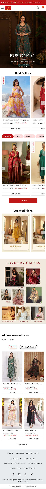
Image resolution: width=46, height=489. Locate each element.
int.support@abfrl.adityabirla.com (21, 480)
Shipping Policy (32, 453)
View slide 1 (19, 66)
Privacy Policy (29, 458)
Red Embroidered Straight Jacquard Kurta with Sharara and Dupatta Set (16, 185)
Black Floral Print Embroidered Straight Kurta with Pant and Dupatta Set (33, 430)
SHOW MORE (23, 444)
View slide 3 (24, 66)
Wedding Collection (28, 347)
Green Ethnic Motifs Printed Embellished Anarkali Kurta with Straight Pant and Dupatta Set (11, 384)
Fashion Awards (35, 463)
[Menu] (2, 8)
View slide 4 (26, 66)
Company (20, 453)
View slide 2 (21, 66)
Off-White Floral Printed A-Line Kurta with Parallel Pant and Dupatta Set (12, 430)
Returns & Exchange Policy (15, 463)
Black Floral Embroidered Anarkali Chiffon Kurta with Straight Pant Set (33, 384)
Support (10, 453)
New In (12, 347)
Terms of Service (17, 468)
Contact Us (30, 468)
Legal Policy (16, 458)
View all (23, 201)
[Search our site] (38, 8)
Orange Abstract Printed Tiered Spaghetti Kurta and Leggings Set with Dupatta (15, 120)
